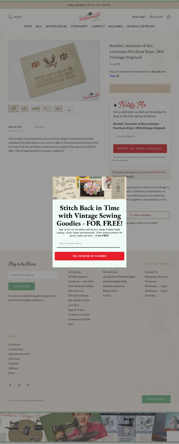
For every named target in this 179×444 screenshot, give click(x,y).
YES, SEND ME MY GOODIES (89, 256)
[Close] (122, 181)
